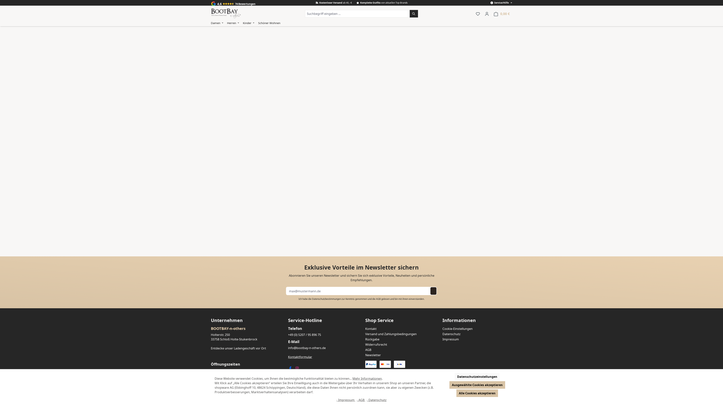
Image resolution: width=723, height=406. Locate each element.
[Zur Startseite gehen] (226, 14)
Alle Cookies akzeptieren (477, 393)
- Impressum (345, 400)
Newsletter (373, 355)
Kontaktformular (300, 357)
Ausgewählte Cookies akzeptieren (477, 385)
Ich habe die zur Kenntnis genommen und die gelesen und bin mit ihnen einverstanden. (361, 299)
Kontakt (371, 329)
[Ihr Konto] (486, 13)
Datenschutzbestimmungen (326, 299)
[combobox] (357, 13)
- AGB (361, 400)
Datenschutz (451, 334)
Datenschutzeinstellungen (477, 377)
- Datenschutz (377, 400)
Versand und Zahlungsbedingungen (391, 334)
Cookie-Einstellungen (457, 329)
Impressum (450, 339)
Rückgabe (372, 339)
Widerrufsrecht (376, 344)
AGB (378, 299)
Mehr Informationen (367, 378)
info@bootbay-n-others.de (307, 348)
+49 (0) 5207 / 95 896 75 (304, 335)
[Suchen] (414, 13)
